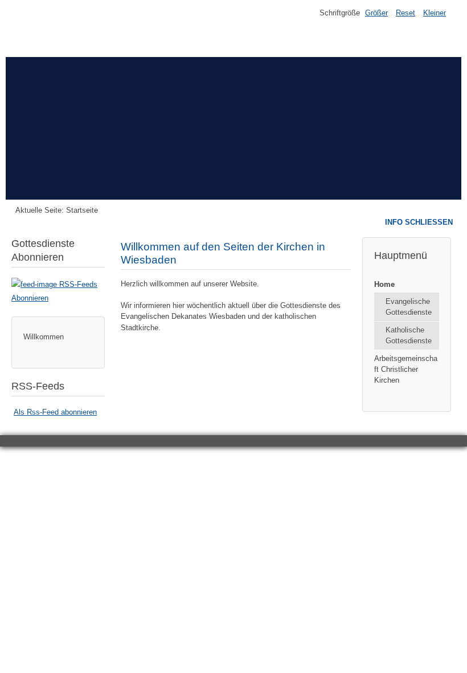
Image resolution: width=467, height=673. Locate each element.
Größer (376, 13)
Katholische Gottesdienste (409, 335)
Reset (405, 13)
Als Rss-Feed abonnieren (55, 412)
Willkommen (43, 337)
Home (384, 284)
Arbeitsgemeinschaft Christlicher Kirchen (405, 369)
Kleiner (434, 13)
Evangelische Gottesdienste (409, 307)
